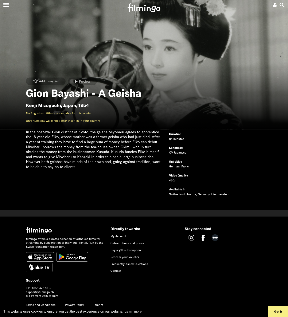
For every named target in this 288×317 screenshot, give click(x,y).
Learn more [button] (133, 311)
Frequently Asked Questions (129, 264)
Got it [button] (278, 311)
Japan (69, 105)
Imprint (98, 305)
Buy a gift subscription (125, 250)
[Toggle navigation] (6, 4)
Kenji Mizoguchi (43, 105)
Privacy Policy (74, 305)
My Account (118, 236)
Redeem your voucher (124, 257)
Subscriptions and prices (127, 243)
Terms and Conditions (40, 305)
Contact (115, 271)
